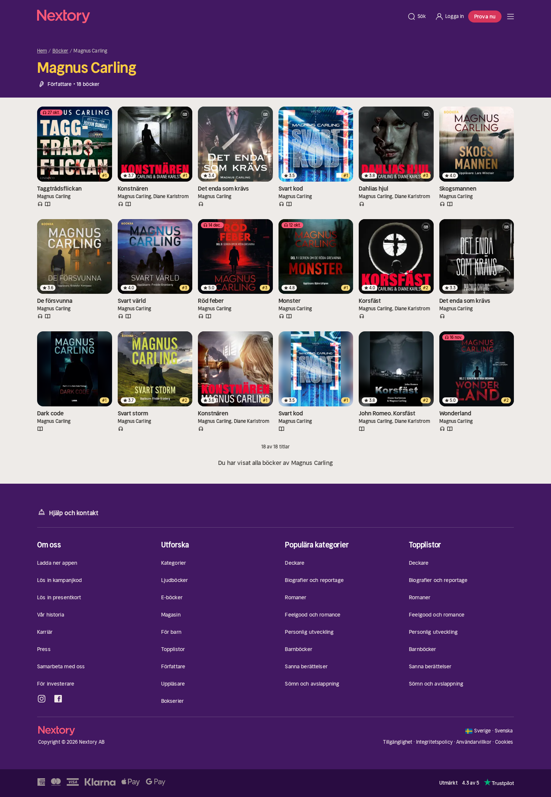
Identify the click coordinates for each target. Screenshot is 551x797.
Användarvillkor (473, 742)
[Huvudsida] (511, 17)
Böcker (60, 51)
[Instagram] (41, 698)
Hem (42, 51)
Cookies (504, 742)
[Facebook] (58, 698)
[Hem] (220, 16)
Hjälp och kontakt (74, 513)
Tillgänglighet (397, 742)
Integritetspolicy (434, 742)
